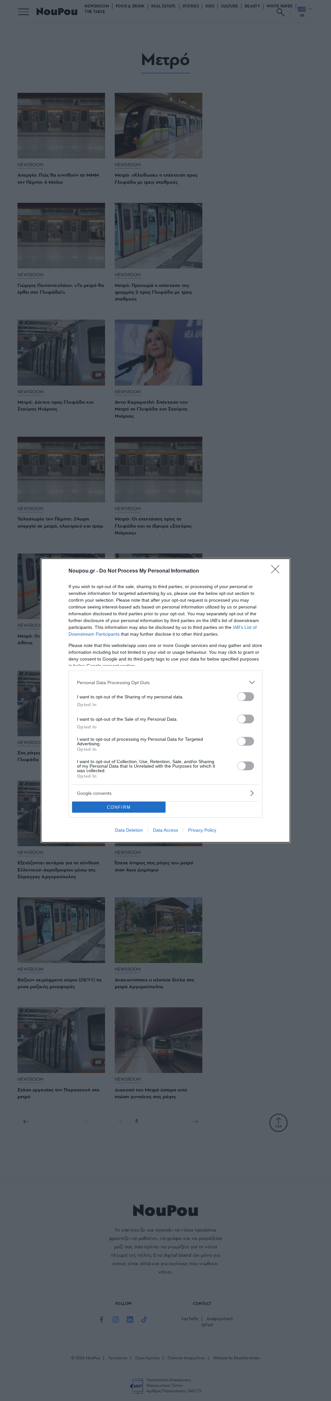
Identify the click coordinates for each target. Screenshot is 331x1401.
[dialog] (165, 700)
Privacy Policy (202, 830)
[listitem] (165, 682)
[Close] (277, 571)
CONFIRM (119, 807)
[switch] (245, 696)
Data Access (165, 830)
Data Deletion (129, 830)
